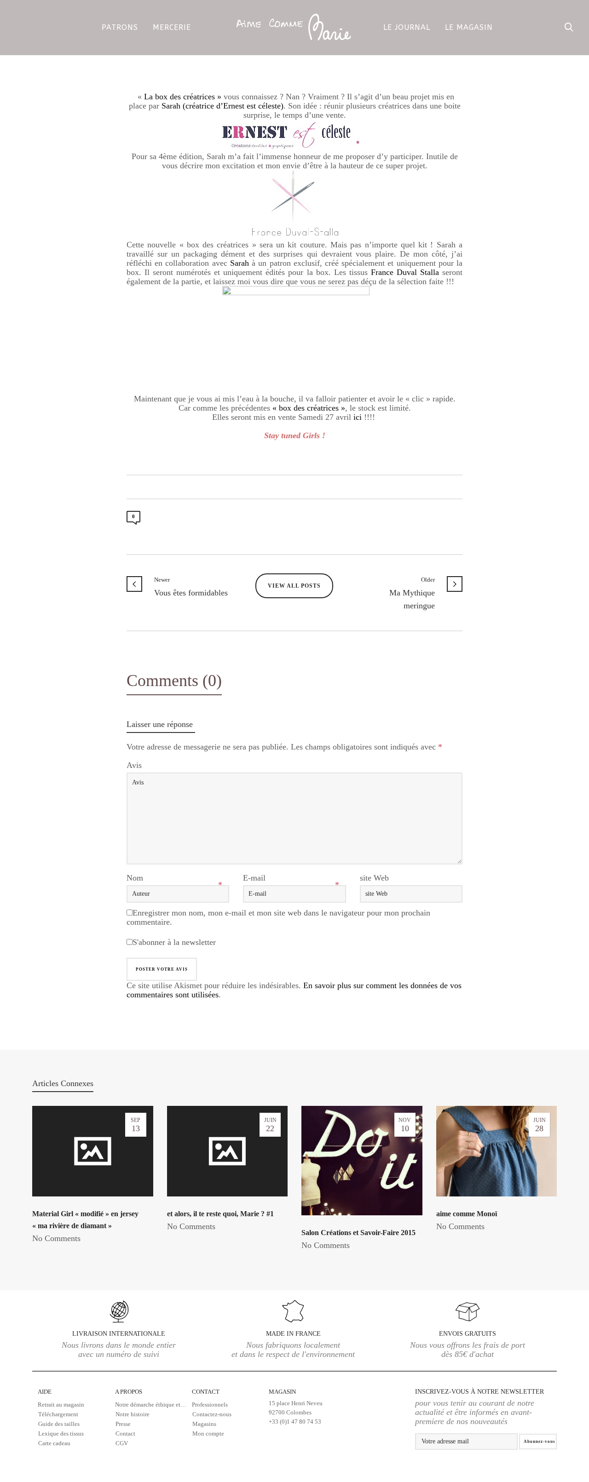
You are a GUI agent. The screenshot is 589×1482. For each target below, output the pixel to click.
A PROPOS (128, 1391)
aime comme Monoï (466, 1214)
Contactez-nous (211, 1414)
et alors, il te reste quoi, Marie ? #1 (220, 1214)
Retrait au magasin (61, 1404)
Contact (125, 1433)
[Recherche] (569, 27)
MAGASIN (296, 1406)
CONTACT (205, 1391)
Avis (134, 765)
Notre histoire (132, 1414)
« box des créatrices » (308, 407)
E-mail (254, 877)
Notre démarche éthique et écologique (153, 1404)
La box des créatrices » (182, 96)
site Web (374, 877)
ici (358, 417)
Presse (123, 1423)
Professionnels (210, 1404)
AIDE (45, 1391)
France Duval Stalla (405, 272)
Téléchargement (58, 1414)
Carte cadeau (54, 1443)
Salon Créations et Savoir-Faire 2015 (358, 1232)
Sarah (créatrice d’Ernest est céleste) (222, 105)
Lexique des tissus (61, 1433)
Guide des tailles (59, 1423)
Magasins (204, 1423)
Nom (135, 877)
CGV (121, 1443)
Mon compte (208, 1433)
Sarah (241, 263)
